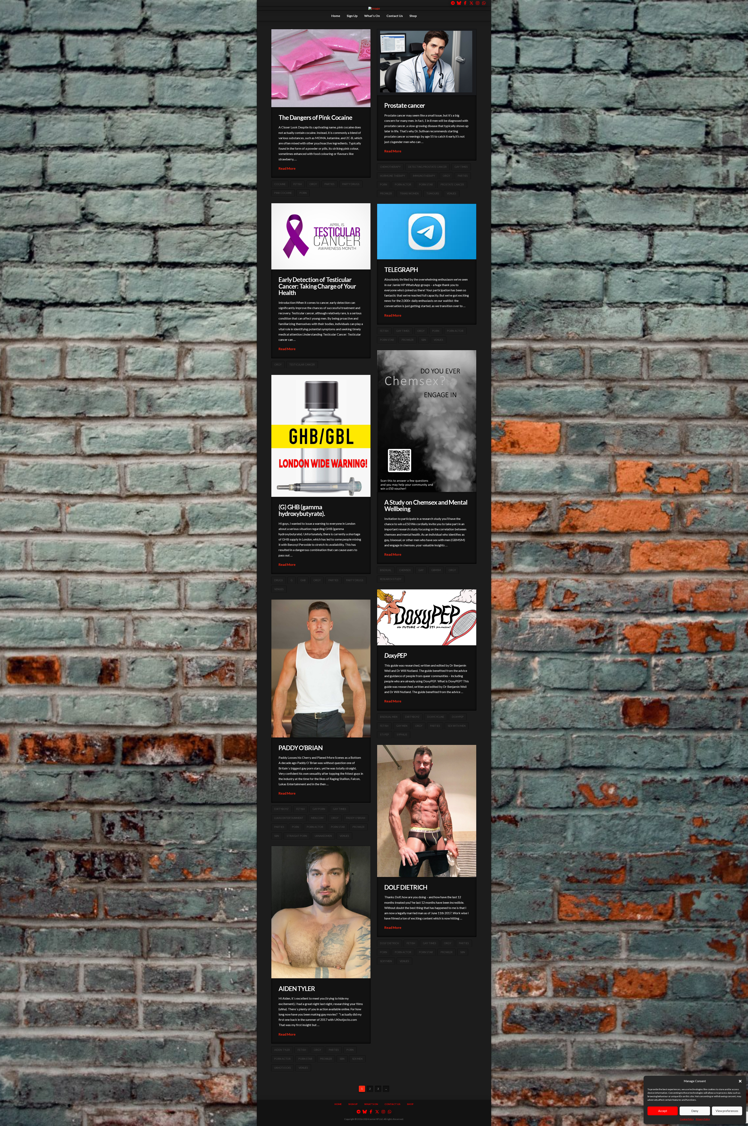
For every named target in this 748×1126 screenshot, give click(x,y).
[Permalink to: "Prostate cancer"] (426, 62)
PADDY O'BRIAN (355, 818)
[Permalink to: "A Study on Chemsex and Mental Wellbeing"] (426, 421)
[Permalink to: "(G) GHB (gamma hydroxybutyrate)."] (320, 436)
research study (390, 579)
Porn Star (426, 184)
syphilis (402, 734)
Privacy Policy (703, 1119)
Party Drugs (350, 184)
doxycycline (435, 716)
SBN (423, 339)
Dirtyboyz (412, 716)
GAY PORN (318, 809)
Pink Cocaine (283, 192)
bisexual (385, 570)
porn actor (403, 184)
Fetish (297, 184)
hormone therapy (392, 175)
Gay (420, 570)
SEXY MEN (386, 961)
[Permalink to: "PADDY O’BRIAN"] (320, 668)
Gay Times (461, 166)
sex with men (457, 725)
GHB (303, 580)
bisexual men (388, 716)
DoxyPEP (458, 716)
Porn (303, 192)
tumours (432, 193)
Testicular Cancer (302, 364)
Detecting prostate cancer (427, 166)
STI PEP (384, 734)
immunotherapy (424, 175)
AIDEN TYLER (297, 988)
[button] (740, 1081)
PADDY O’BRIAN (300, 748)
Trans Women (409, 193)
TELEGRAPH (401, 269)
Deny (694, 1111)
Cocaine (280, 184)
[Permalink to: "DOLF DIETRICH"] (426, 811)
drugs (278, 580)
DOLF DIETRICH (405, 887)
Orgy (313, 184)
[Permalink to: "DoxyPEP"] (426, 617)
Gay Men (401, 725)
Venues (451, 193)
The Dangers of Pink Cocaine (315, 117)
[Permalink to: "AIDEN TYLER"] (320, 912)
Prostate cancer (404, 105)
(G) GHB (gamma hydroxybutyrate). (302, 510)
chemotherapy (390, 166)
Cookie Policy (687, 1119)
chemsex (405, 570)
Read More (287, 168)
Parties (329, 184)
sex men (357, 1058)
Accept (662, 1111)
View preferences (727, 1111)
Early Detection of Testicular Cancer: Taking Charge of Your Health (317, 286)
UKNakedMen (323, 835)
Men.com (317, 818)
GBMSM (436, 570)
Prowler (386, 193)
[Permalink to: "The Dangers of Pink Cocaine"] (320, 68)
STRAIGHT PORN (297, 835)
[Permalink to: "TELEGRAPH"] (426, 231)
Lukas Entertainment (288, 818)
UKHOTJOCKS (282, 1067)
